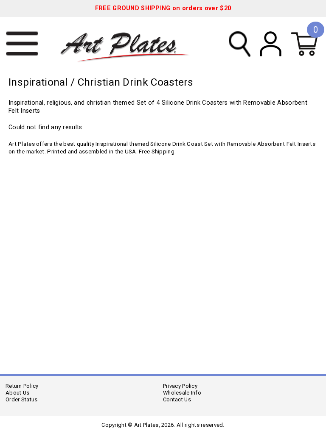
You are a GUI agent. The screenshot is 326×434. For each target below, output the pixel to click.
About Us (17, 392)
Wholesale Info (182, 392)
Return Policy (22, 386)
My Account (270, 44)
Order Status (21, 399)
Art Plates (130, 44)
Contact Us (177, 399)
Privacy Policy (180, 386)
